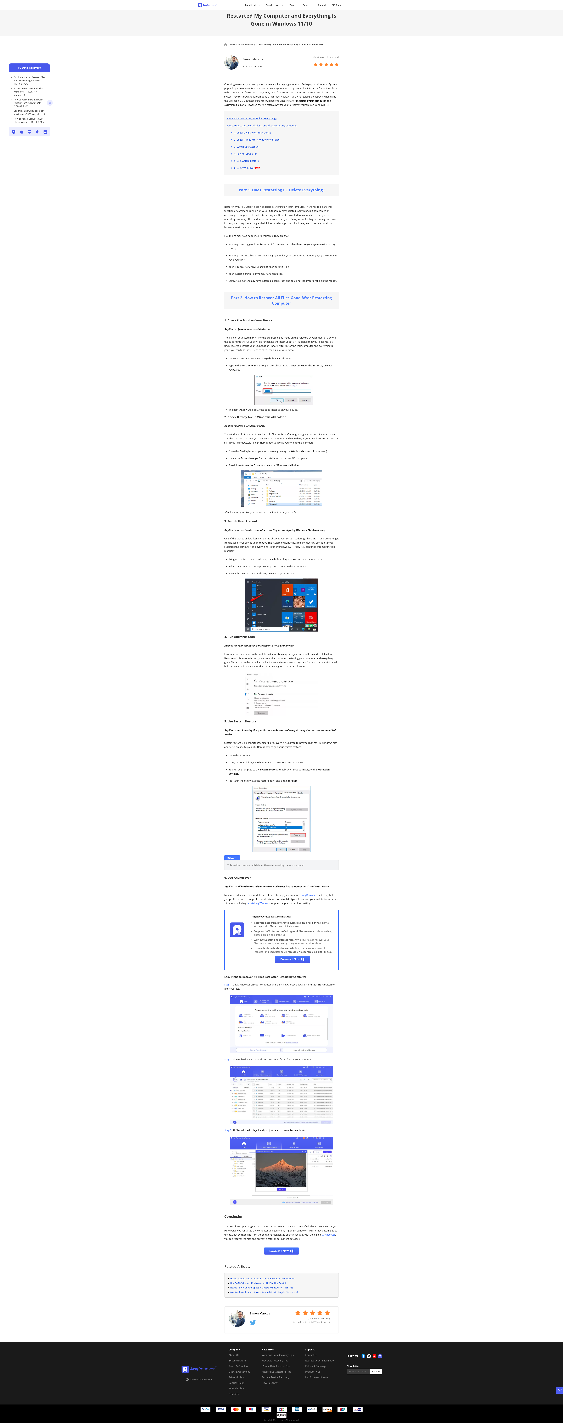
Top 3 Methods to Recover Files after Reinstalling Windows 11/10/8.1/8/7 (29, 80)
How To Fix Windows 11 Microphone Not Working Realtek (258, 1283)
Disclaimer (234, 1394)
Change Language (200, 1379)
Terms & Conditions (239, 1366)
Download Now (290, 959)
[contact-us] (559, 1390)
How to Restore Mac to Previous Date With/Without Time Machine (262, 1278)
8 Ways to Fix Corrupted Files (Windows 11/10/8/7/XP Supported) (28, 91)
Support (322, 5)
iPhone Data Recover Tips (276, 1366)
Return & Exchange (315, 1366)
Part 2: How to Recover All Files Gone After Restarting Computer (262, 125)
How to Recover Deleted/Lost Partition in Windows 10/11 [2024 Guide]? (28, 103)
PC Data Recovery (29, 67)
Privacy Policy (236, 1377)
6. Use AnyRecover (244, 167)
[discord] (380, 1356)
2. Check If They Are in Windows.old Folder (257, 139)
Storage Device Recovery (275, 1377)
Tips (292, 5)
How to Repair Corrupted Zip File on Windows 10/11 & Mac (29, 120)
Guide (306, 5)
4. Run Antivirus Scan (245, 153)
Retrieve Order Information (320, 1360)
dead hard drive (310, 922)
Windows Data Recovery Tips (278, 1355)
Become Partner (238, 1360)
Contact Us (311, 1355)
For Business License (316, 1377)
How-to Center (270, 1383)
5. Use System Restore (246, 160)
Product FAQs (312, 1371)
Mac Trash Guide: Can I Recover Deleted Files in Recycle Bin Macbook (264, 1292)
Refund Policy (236, 1388)
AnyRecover (308, 895)
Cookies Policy (236, 1383)
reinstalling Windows (258, 903)
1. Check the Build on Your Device (252, 132)
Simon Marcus (253, 59)
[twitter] (369, 1356)
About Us (234, 1355)
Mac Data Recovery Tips (275, 1360)
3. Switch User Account (246, 146)
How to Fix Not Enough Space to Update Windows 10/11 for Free (261, 1287)
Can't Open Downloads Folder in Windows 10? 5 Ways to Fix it (30, 112)
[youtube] (374, 1356)
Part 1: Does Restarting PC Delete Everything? (252, 118)
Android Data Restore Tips (276, 1371)
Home (232, 44)
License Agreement (239, 1371)
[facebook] (363, 1356)
